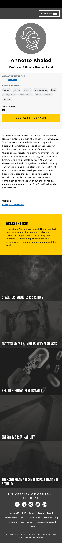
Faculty (41, 513)
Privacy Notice (35, 518)
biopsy (6, 90)
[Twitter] (24, 504)
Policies (24, 518)
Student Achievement (45, 522)
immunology (41, 90)
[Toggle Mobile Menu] (59, 3)
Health (12, 79)
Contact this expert (30, 118)
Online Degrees (11, 518)
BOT (24, 513)
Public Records (50, 518)
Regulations (12, 522)
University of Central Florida (31, 496)
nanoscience (26, 95)
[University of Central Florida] (23, 3)
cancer (27, 90)
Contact (32, 513)
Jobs (49, 513)
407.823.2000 (51, 534)
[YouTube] (37, 504)
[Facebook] (17, 504)
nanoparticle (9, 95)
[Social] (31, 504)
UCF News (31, 527)
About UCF (14, 513)
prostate (7, 99)
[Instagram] (44, 504)
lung (53, 90)
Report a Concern (27, 522)
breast (17, 90)
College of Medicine (13, 204)
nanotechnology (43, 95)
